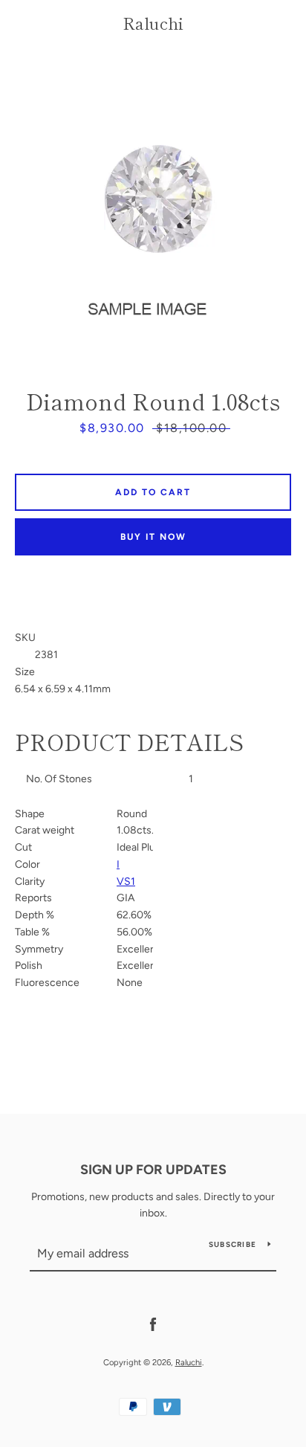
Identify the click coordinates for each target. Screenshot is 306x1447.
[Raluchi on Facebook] (153, 1324)
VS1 (126, 881)
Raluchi (153, 22)
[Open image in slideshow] (153, 198)
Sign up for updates (153, 1169)
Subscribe (232, 1244)
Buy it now (153, 537)
